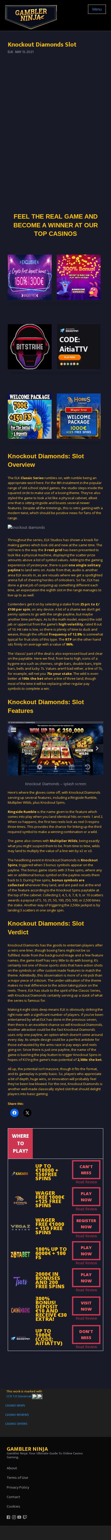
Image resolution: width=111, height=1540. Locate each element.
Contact (13, 1497)
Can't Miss (86, 1170)
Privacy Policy (18, 1487)
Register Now (86, 1224)
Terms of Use (17, 1477)
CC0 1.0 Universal (19, 1396)
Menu (97, 9)
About (12, 1468)
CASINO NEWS (15, 1405)
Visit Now (86, 1306)
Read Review (86, 1181)
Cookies (13, 1506)
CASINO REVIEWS (17, 1415)
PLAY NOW (86, 1197)
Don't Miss (86, 1334)
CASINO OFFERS (16, 1424)
